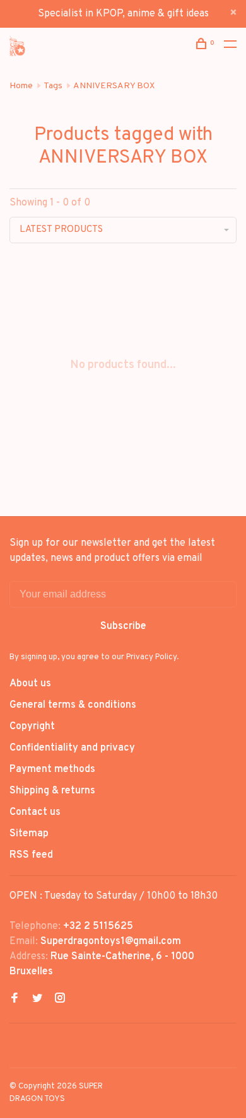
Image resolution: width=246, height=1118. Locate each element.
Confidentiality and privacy (72, 748)
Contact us (35, 812)
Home (21, 86)
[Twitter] (37, 999)
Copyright (32, 726)
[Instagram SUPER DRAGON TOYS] (60, 999)
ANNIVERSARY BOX (114, 86)
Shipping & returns (52, 791)
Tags (53, 86)
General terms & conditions (72, 705)
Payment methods (52, 769)
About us (30, 683)
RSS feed (31, 855)
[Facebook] (14, 999)
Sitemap (29, 833)
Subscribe (123, 626)
